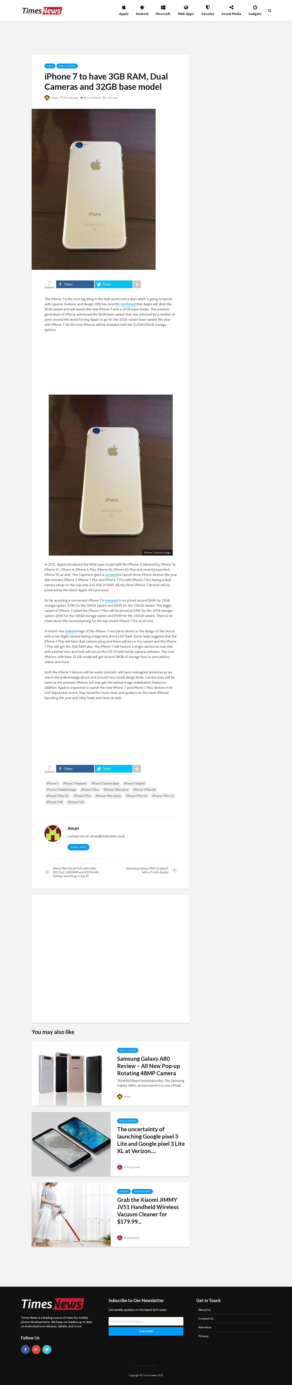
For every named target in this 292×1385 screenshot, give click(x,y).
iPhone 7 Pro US (163, 796)
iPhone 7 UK (55, 802)
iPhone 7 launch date (105, 783)
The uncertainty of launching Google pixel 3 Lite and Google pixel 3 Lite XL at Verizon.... (151, 1140)
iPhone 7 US (76, 802)
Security (207, 12)
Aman (54, 97)
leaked (70, 631)
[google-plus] (36, 1349)
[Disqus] (110, 957)
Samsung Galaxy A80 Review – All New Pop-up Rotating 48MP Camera (148, 1066)
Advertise (204, 1327)
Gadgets (255, 12)
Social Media (231, 12)
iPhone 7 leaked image (61, 790)
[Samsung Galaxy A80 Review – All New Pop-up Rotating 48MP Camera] (71, 1073)
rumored (111, 575)
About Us (204, 1310)
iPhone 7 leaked (134, 783)
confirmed (128, 304)
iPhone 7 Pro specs (108, 796)
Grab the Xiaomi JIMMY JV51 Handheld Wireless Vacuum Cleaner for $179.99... (148, 1210)
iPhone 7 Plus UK (145, 790)
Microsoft (163, 12)
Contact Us (206, 1318)
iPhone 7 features (74, 783)
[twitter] (46, 1349)
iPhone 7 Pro (82, 796)
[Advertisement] (146, 37)
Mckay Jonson (131, 1167)
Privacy (203, 1336)
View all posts (78, 847)
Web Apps (186, 12)
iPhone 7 (52, 783)
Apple (123, 12)
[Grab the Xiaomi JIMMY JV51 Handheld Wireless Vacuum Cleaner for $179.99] (71, 1214)
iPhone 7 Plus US (58, 796)
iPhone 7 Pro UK (136, 796)
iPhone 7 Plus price (116, 790)
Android (142, 12)
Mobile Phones (67, 66)
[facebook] (25, 1349)
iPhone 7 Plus (90, 790)
